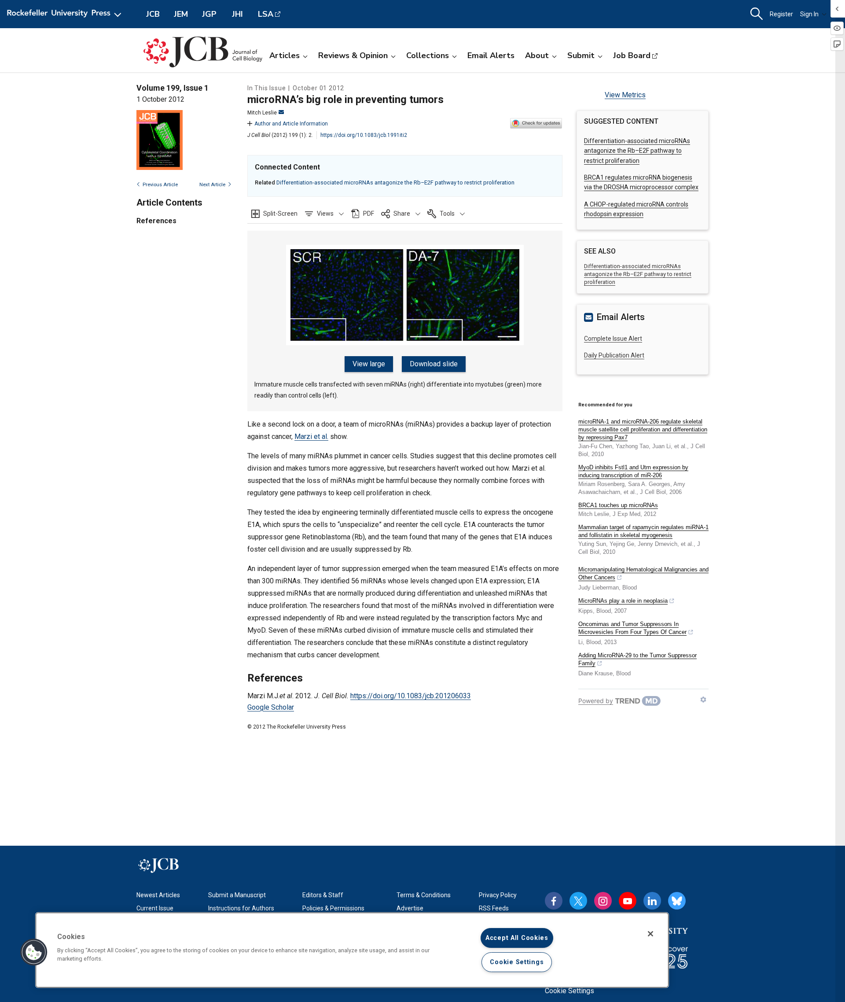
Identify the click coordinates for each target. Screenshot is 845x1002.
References (156, 221)
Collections (427, 55)
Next (212, 185)
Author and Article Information (291, 124)
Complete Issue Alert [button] (613, 338)
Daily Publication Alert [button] (614, 355)
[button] (324, 213)
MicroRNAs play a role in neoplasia (623, 600)
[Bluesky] (677, 901)
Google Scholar (270, 707)
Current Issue (154, 908)
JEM (181, 14)
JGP (209, 14)
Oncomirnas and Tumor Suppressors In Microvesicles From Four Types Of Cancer (632, 628)
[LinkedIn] (652, 901)
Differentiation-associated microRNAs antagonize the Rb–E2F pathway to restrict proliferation (395, 182)
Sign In (809, 14)
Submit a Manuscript (237, 895)
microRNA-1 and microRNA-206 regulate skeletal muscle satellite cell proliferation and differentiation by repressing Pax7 (642, 429)
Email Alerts (490, 55)
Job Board (631, 55)
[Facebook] (553, 901)
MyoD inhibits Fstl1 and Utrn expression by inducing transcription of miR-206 (633, 471)
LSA (265, 14)
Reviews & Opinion (353, 55)
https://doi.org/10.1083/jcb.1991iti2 (363, 135)
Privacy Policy (498, 895)
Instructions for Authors (241, 908)
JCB (153, 14)
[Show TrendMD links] (703, 699)
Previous (160, 185)
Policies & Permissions (333, 908)
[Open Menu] (66, 14)
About (537, 55)
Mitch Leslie (262, 113)
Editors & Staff (322, 895)
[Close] (650, 933)
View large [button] (369, 364)
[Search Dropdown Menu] (756, 14)
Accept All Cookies (516, 938)
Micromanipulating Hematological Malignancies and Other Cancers (643, 573)
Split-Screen (280, 213)
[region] (352, 950)
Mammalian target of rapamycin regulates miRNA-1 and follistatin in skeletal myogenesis (643, 531)
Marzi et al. (311, 436)
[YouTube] (627, 901)
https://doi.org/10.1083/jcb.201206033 (410, 696)
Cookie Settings (569, 991)
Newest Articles (158, 895)
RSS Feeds (494, 908)
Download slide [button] (434, 364)
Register (781, 14)
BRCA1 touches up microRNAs (618, 505)
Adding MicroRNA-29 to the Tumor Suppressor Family (637, 659)
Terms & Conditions (424, 895)
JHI (237, 14)
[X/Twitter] (578, 901)
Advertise (410, 908)
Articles (284, 55)
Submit (581, 55)
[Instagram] (603, 901)
